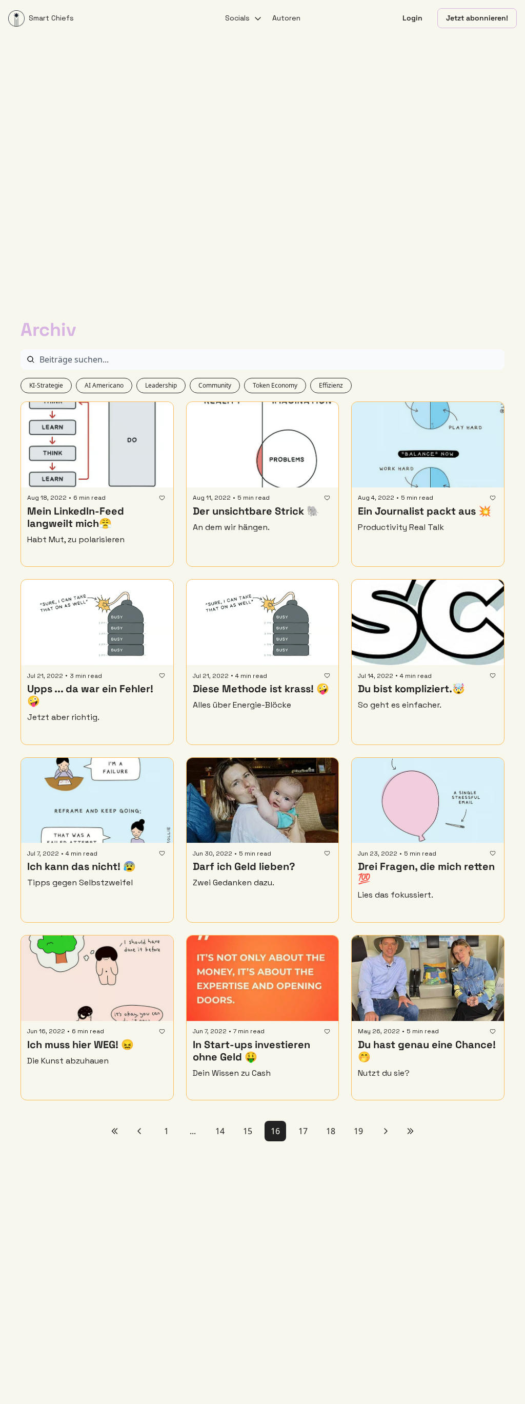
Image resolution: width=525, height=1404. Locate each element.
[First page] (115, 1131)
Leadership (161, 385)
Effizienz (331, 385)
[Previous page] (139, 1131)
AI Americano (104, 385)
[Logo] (16, 18)
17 (303, 1131)
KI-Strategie (46, 385)
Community (214, 385)
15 (247, 1131)
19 (358, 1131)
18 (330, 1131)
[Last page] (410, 1131)
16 (275, 1131)
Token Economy (275, 385)
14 (220, 1131)
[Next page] (385, 1131)
